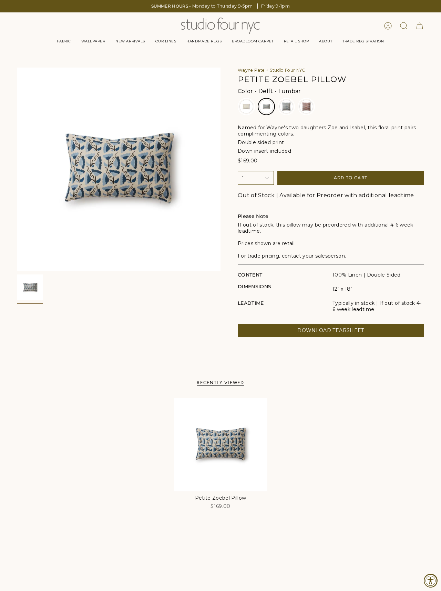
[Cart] (420, 26)
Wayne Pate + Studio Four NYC (271, 70)
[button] (64, 41)
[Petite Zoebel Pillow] (220, 444)
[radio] (246, 106)
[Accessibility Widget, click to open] (431, 581)
